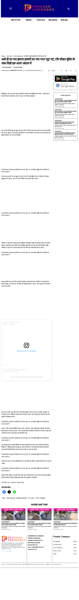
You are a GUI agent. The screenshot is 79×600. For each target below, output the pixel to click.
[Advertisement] (39, 37)
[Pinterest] (71, 71)
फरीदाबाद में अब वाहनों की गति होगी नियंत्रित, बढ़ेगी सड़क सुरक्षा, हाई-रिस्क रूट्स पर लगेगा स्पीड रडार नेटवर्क (65, 133)
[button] (68, 8)
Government (59, 99)
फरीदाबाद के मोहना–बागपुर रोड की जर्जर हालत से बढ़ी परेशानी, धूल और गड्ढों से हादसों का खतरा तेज (64, 122)
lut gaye (31, 498)
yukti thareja (40, 498)
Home (3, 56)
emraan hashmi (21, 498)
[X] (66, 71)
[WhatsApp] (75, 71)
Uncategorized (17, 67)
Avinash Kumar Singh (33, 70)
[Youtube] (10, 551)
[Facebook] (61, 71)
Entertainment (18, 56)
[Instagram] (4, 551)
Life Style (9, 56)
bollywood (11, 498)
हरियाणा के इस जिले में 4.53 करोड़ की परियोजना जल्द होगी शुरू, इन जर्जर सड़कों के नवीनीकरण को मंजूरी (65, 101)
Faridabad (58, 109)
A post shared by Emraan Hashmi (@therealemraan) (26, 377)
